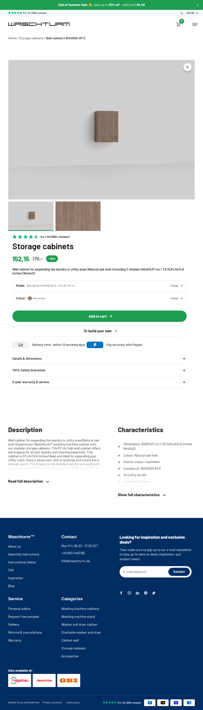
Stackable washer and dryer (81, 632)
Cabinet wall (70, 640)
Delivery (13, 624)
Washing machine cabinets (80, 609)
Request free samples (23, 617)
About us (14, 546)
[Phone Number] (181, 13)
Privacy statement (52, 702)
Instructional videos (22, 562)
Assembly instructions (23, 554)
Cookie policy (73, 702)
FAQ (11, 570)
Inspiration (15, 578)
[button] (99, 285)
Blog (11, 586)
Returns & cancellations (25, 632)
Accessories (69, 656)
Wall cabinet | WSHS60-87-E (66, 38)
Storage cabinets (31, 38)
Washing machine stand (78, 617)
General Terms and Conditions (23, 702)
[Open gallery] (187, 67)
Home (12, 38)
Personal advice (19, 609)
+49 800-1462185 (73, 553)
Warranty (14, 640)
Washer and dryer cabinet (79, 624)
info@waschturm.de (75, 561)
